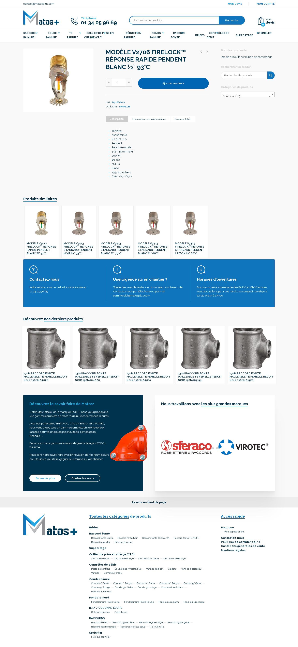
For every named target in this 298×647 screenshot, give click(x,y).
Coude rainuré (99, 579)
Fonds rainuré (99, 597)
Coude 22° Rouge (169, 583)
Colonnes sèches (100, 612)
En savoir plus (45, 478)
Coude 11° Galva (100, 583)
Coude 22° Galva (146, 583)
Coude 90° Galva (124, 587)
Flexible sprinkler (100, 636)
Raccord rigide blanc (124, 622)
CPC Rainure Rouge (174, 558)
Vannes (95, 572)
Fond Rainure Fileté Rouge (139, 601)
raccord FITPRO (99, 622)
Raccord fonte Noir (128, 538)
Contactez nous (82, 478)
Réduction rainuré (101, 591)
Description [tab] (117, 119)
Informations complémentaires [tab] (149, 119)
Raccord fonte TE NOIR (186, 538)
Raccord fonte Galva (102, 538)
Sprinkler (125, 106)
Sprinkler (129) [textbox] (246, 96)
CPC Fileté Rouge (124, 558)
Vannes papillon (154, 568)
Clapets (172, 568)
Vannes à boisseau (191, 568)
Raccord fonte (99, 533)
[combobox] (248, 94)
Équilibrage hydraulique (128, 568)
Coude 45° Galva (193, 583)
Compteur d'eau (113, 572)
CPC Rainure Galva (148, 558)
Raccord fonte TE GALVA (155, 538)
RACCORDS (97, 618)
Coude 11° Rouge (122, 583)
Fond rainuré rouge (194, 601)
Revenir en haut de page (149, 502)
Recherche (231, 20)
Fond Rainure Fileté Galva (105, 601)
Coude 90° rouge (147, 587)
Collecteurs (121, 612)
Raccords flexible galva (132, 626)
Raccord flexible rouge (103, 626)
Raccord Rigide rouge (151, 622)
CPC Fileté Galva (100, 558)
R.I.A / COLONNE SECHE (105, 607)
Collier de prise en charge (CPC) (111, 554)
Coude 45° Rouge (100, 587)
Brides (93, 527)
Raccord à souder (100, 542)
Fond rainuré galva (169, 601)
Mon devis (235, 3)
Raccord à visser (123, 542)
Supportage (97, 548)
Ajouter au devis (173, 83)
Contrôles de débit (102, 564)
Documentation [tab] (183, 119)
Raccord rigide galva (178, 622)
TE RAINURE (157, 626)
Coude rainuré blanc (172, 587)
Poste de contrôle (100, 568)
